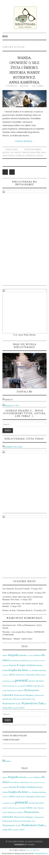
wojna (4, 690)
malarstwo (5, 675)
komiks (5, 670)
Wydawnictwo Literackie (34, 155)
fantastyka (5, 665)
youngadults (15, 708)
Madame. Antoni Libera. (23, 638)
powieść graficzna (8, 686)
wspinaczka (20, 155)
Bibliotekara (24, 86)
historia (12, 665)
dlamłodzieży (25, 660)
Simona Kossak (35, 152)
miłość (12, 674)
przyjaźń (17, 686)
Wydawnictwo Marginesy (24, 695)
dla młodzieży (15, 660)
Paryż (38, 674)
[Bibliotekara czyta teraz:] (12, 446)
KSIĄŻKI (15, 149)
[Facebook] (5, 172)
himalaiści (18, 152)
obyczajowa (30, 674)
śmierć (21, 707)
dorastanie (42, 661)
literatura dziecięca (39, 670)
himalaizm (26, 152)
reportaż (22, 686)
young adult (7, 707)
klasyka (39, 665)
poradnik (12, 681)
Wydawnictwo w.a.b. (11, 703)
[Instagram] (12, 172)
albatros (4, 655)
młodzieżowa (20, 674)
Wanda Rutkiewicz (9, 155)
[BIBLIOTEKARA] (24, 17)
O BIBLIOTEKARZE (11, 739)
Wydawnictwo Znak (33, 703)
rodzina (29, 685)
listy (30, 670)
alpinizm (27, 149)
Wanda (43, 152)
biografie (9, 149)
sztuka (35, 686)
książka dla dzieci (18, 670)
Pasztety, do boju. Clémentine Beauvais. (17, 610)
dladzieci (37, 655)
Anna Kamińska (36, 149)
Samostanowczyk (9, 625)
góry (11, 152)
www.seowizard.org (32, 850)
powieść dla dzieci (36, 680)
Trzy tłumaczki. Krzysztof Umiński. (16, 588)
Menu (5, 36)
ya (45, 703)
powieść (21, 680)
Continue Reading (24, 141)
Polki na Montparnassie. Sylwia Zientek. (18, 592)
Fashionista (19, 844)
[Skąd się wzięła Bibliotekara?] (24, 370)
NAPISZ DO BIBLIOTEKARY (14, 735)
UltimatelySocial (40, 853)
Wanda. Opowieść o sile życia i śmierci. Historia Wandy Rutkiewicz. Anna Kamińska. (24, 69)
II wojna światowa (26, 665)
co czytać (30, 655)
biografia (5, 152)
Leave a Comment (37, 86)
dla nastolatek (34, 661)
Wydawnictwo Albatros (15, 690)
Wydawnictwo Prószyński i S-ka (24, 699)
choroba (22, 655)
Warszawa (41, 686)
